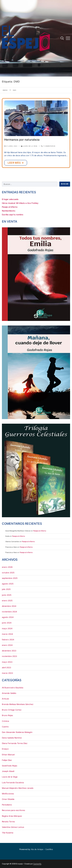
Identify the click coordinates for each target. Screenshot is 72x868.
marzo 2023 (7, 673)
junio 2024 (6, 623)
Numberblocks (8, 211)
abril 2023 (6, 667)
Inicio (5, 90)
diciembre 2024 (9, 606)
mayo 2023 (7, 662)
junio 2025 (6, 595)
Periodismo (7, 805)
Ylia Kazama (7, 832)
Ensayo (5, 749)
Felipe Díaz (7, 760)
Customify (37, 864)
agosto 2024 (7, 617)
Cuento (5, 726)
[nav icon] (68, 38)
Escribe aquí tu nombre (12, 214)
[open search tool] (62, 38)
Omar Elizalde (8, 799)
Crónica (5, 721)
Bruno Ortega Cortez (11, 710)
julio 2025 (6, 589)
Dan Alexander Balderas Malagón (17, 732)
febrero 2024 (8, 639)
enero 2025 (7, 600)
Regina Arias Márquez (12, 816)
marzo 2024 (7, 634)
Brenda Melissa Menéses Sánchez (17, 704)
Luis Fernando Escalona (13, 782)
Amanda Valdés (9, 693)
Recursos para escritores (13, 810)
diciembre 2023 (9, 650)
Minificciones (8, 793)
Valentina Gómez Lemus (13, 827)
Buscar (65, 184)
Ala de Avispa (37, 849)
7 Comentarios (49, 146)
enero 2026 (7, 567)
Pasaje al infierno (9, 207)
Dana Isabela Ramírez (12, 738)
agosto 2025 (7, 583)
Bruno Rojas (7, 715)
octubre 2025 (8, 572)
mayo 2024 (7, 628)
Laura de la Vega (29, 146)
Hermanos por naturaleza (22, 139)
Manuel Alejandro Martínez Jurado (17, 788)
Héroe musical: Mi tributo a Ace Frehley (20, 203)
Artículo (5, 699)
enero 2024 (7, 645)
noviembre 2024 (9, 611)
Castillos (49, 849)
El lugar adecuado (10, 199)
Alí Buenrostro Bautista (12, 687)
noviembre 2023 (9, 656)
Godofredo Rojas (9, 765)
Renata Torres (8, 821)
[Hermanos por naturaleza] (36, 118)
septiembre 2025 (9, 578)
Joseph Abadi (8, 771)
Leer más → (16, 162)
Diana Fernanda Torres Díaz (14, 743)
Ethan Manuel (8, 754)
